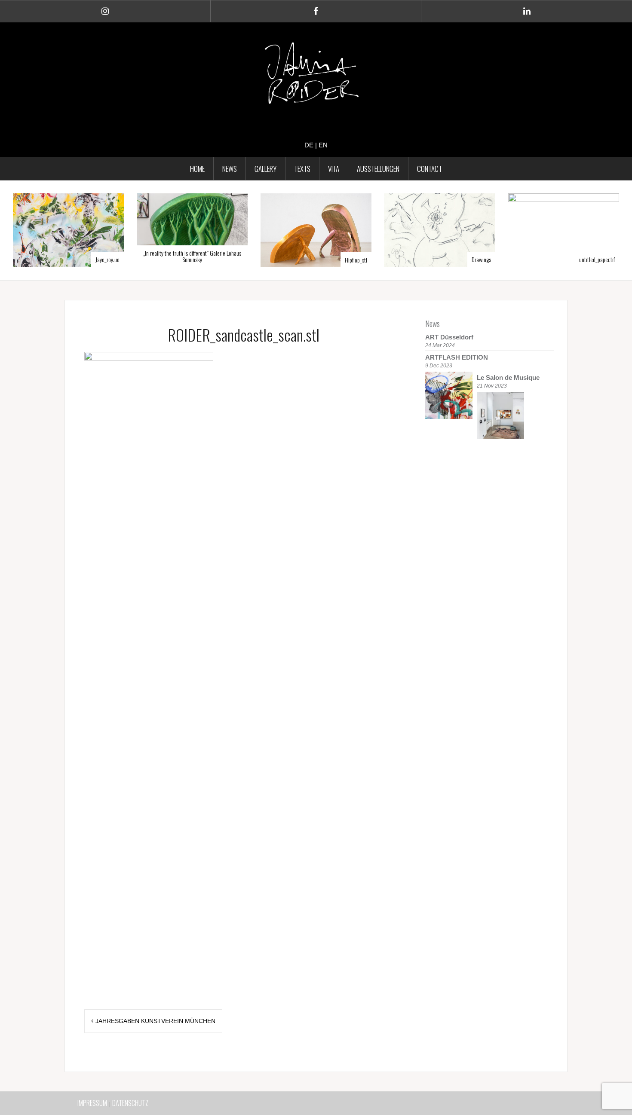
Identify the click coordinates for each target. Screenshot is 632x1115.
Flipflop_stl (284, 259)
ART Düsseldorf (449, 337)
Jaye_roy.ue (36, 259)
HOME (197, 168)
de (308, 145)
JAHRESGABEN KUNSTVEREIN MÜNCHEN (155, 1020)
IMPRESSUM (92, 1103)
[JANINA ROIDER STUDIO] (316, 75)
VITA (333, 168)
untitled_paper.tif (525, 259)
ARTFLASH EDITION (456, 357)
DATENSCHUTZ (130, 1103)
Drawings (410, 259)
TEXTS (302, 168)
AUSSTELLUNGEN (378, 168)
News (432, 323)
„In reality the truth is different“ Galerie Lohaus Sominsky (121, 256)
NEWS (229, 168)
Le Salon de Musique (508, 377)
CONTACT (429, 168)
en (323, 145)
